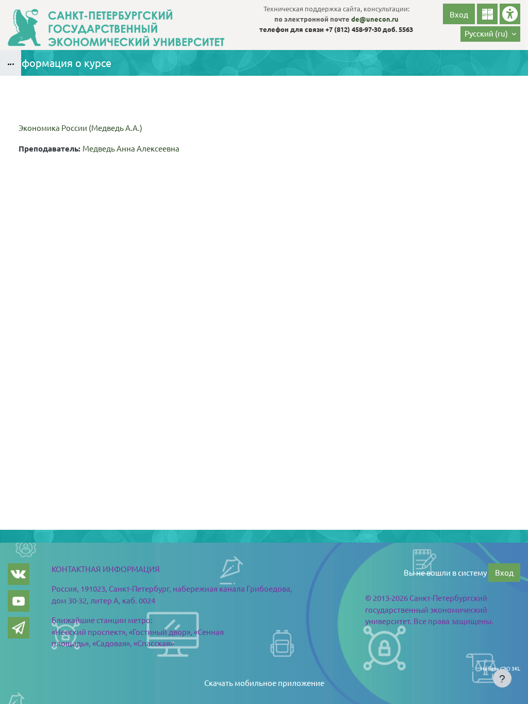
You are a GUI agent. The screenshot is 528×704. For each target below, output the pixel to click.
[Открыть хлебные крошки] (10, 63)
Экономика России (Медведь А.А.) (80, 127)
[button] (490, 34)
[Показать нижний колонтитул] (502, 678)
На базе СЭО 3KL (500, 668)
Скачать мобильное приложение (264, 683)
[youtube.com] (18, 601)
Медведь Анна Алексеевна (130, 148)
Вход (459, 14)
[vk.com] (18, 574)
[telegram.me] (18, 628)
